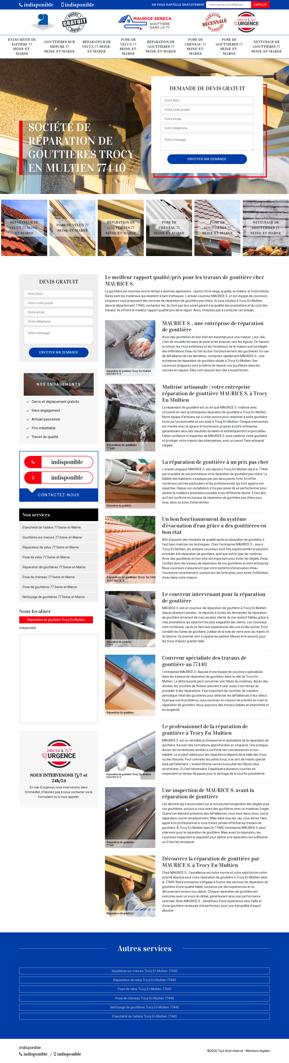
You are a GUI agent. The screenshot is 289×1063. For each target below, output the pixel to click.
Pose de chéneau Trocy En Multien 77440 (144, 998)
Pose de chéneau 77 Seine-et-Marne (195, 46)
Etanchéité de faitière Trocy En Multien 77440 (144, 1016)
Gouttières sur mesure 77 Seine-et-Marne (59, 46)
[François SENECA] (144, 22)
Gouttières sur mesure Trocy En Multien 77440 (144, 971)
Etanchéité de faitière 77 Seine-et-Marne (22, 46)
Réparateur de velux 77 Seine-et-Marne (96, 46)
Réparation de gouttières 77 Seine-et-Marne (161, 46)
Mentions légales (258, 1051)
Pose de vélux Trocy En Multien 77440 (144, 989)
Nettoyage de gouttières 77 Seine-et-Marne (266, 46)
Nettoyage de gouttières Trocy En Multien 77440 (144, 1007)
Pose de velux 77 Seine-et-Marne (128, 46)
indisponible (38, 4)
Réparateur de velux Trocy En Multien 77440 (144, 980)
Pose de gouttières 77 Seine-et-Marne (229, 46)
